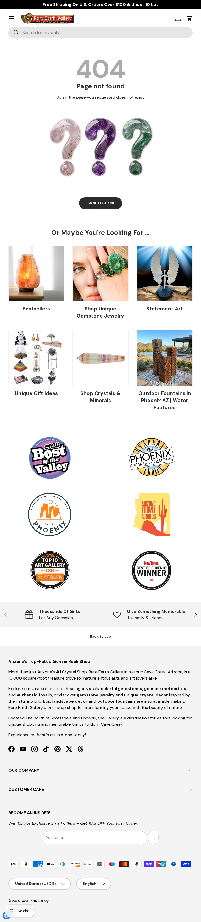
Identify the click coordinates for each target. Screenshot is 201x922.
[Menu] (11, 18)
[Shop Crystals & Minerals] (100, 358)
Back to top (100, 636)
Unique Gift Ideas (36, 393)
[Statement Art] (164, 273)
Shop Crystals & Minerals (100, 397)
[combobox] (100, 32)
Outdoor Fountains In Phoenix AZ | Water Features (164, 400)
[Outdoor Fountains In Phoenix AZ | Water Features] (164, 358)
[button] (189, 18)
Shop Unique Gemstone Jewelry (100, 312)
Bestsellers (36, 309)
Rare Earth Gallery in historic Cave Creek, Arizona (135, 672)
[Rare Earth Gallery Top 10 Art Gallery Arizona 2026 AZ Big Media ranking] (50, 571)
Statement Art (164, 309)
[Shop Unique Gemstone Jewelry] (100, 273)
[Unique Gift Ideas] (36, 358)
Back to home (100, 203)
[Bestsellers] (36, 273)
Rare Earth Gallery (34, 901)
